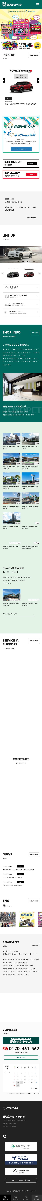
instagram (5, 1136)
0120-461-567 (11, 1123)
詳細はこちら (21, 1057)
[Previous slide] (4, 80)
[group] (21, 30)
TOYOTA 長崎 (10, 1108)
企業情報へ (35, 946)
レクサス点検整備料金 (21, 1180)
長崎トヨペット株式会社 (14, 1116)
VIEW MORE (34, 55)
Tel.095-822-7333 (9, 1126)
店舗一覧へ (35, 333)
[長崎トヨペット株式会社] (12, 4)
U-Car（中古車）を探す (10, 614)
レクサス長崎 (21, 1171)
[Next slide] (38, 80)
